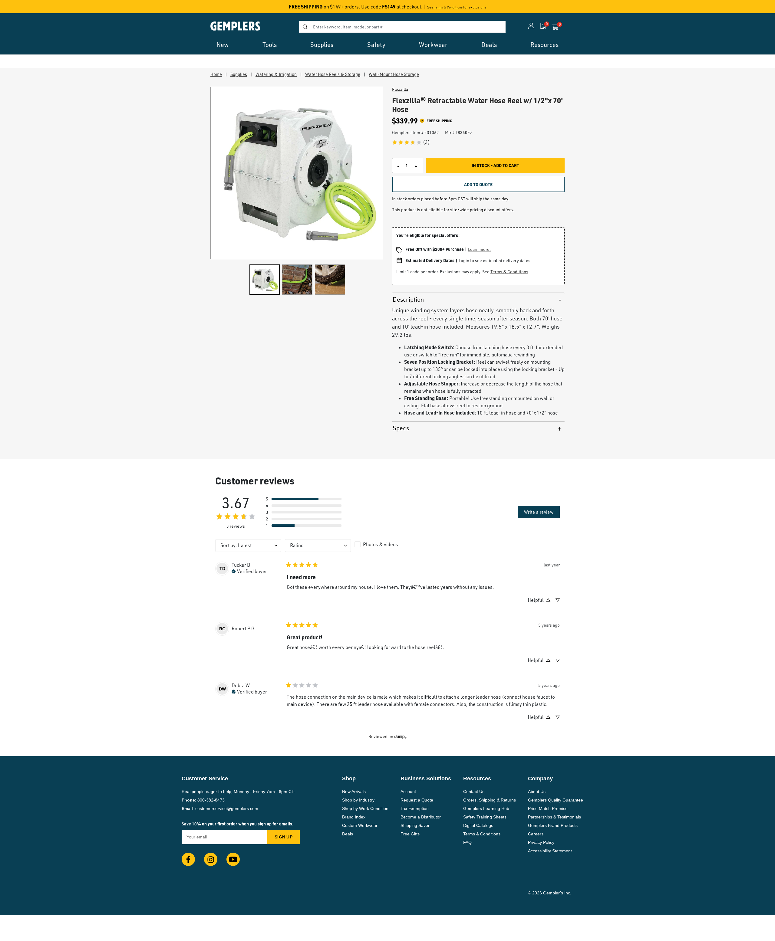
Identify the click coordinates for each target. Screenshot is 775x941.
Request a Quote (417, 800)
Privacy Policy (541, 842)
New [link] (222, 44)
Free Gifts (410, 833)
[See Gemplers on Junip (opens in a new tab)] (400, 736)
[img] (249, 570)
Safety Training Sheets (484, 817)
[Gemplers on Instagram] (210, 859)
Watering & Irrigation (276, 74)
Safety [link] (376, 44)
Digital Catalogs (478, 825)
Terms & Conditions (448, 7)
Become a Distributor (421, 817)
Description (408, 299)
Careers (535, 833)
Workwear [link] (433, 44)
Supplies (238, 74)
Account (408, 791)
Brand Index (353, 817)
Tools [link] (269, 44)
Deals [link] (489, 44)
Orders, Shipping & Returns (489, 800)
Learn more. (479, 249)
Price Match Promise (548, 808)
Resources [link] (544, 44)
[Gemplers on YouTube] (233, 859)
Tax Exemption (415, 808)
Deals (347, 833)
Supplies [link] (321, 44)
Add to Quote (478, 184)
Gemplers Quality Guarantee (555, 800)
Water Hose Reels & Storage (332, 74)
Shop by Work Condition (365, 808)
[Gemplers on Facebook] (188, 859)
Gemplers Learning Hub (486, 808)
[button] (303, 499)
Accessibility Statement (550, 850)
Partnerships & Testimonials (554, 817)
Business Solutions (426, 778)
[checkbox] (387, 544)
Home (216, 74)
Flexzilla (400, 89)
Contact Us (473, 791)
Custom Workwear (360, 825)
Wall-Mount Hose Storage (394, 74)
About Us (537, 791)
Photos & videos (380, 544)
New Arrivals (354, 791)
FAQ (467, 842)
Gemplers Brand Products (553, 825)
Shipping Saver (415, 825)
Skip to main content (26, 8)
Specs (401, 428)
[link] (411, 142)
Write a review (538, 512)
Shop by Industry (358, 800)
